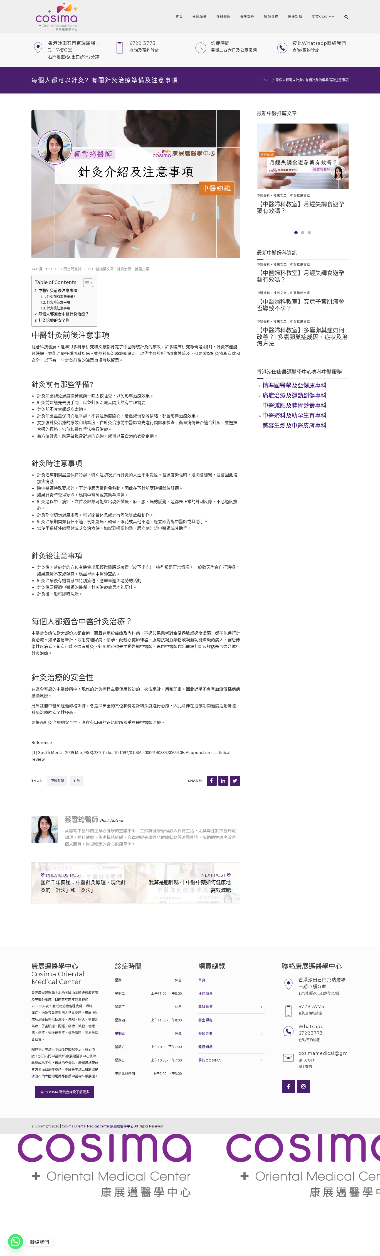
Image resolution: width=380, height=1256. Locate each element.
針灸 (76, 781)
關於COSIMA (323, 16)
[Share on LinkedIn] (223, 781)
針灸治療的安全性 (54, 320)
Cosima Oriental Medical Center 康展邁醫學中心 (98, 1126)
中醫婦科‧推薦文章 (272, 195)
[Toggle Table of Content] (85, 282)
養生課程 (247, 16)
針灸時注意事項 (58, 302)
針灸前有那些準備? (61, 296)
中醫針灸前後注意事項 (57, 290)
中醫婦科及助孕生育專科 (294, 415)
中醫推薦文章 (103, 268)
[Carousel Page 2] (302, 232)
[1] (34, 752)
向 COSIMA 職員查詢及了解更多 (64, 1092)
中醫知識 (57, 781)
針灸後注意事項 (58, 308)
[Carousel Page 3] (309, 232)
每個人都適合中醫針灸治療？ (63, 313)
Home (265, 80)
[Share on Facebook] (212, 781)
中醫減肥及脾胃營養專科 (294, 405)
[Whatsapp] (15, 1241)
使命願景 (199, 16)
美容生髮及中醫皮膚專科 (294, 425)
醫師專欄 (271, 16)
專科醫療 (223, 16)
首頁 (179, 16)
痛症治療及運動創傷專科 (294, 395)
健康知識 (295, 16)
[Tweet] (235, 781)
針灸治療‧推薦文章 (133, 268)
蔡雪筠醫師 (72, 268)
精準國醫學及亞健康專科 (294, 385)
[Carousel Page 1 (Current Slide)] (296, 232)
